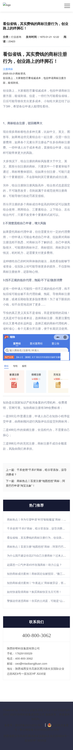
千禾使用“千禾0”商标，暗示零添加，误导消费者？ (37, 528)
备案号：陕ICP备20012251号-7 (23, 725)
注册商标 (8, 69)
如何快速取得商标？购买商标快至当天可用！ (34, 592)
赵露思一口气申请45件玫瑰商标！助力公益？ (34, 565)
